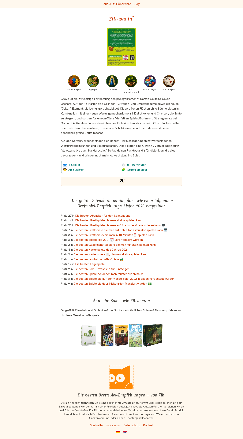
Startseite (96, 425)
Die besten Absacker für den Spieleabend (102, 216)
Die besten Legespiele (90, 264)
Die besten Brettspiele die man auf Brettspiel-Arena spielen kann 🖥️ (120, 225)
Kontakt (148, 425)
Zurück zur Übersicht (117, 4)
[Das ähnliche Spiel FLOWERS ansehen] (105, 335)
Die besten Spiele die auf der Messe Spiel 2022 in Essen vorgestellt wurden (123, 279)
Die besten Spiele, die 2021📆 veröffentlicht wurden (108, 240)
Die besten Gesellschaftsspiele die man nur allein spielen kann (114, 245)
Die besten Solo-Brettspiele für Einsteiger (101, 269)
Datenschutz (132, 425)
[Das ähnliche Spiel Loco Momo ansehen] (153, 335)
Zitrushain (121, 19)
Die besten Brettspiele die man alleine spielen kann (108, 220)
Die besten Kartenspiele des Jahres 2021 (101, 250)
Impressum (113, 425)
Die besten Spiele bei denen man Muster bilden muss (108, 274)
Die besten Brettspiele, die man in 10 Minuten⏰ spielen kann (113, 235)
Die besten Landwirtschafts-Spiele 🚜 (98, 259)
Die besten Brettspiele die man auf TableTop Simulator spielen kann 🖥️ (120, 230)
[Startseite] (121, 377)
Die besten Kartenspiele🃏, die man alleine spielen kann (110, 254)
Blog (137, 4)
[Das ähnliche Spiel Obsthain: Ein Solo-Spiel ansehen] (88, 335)
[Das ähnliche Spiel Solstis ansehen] (135, 335)
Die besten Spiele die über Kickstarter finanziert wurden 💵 (112, 284)
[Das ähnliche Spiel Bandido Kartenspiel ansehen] (121, 335)
